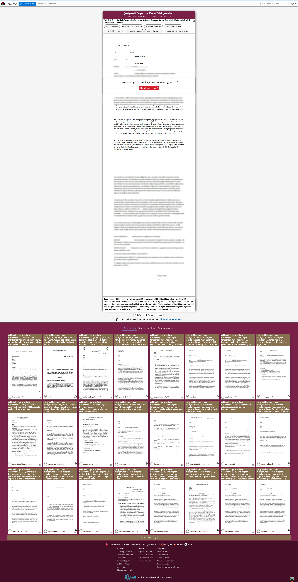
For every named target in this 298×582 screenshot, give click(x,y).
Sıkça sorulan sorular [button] (125, 570)
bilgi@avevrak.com (152, 544)
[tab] (129, 328)
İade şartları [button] (121, 567)
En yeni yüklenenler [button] (145, 555)
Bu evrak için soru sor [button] (165, 561)
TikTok (190, 544)
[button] (258, 4)
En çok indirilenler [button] (144, 552)
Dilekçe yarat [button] (162, 552)
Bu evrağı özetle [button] (163, 564)
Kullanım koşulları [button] (124, 561)
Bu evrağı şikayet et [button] (124, 552)
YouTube (179, 544)
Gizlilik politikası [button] (123, 564)
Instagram (168, 544)
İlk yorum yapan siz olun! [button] (171, 319)
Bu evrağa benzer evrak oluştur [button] (169, 567)
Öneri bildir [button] (121, 558)
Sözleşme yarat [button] (162, 555)
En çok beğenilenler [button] (145, 558)
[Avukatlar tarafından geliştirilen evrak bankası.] (9, 3)
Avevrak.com (113, 544)
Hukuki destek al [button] (163, 558)
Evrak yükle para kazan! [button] (126, 555)
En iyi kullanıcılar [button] (144, 561)
